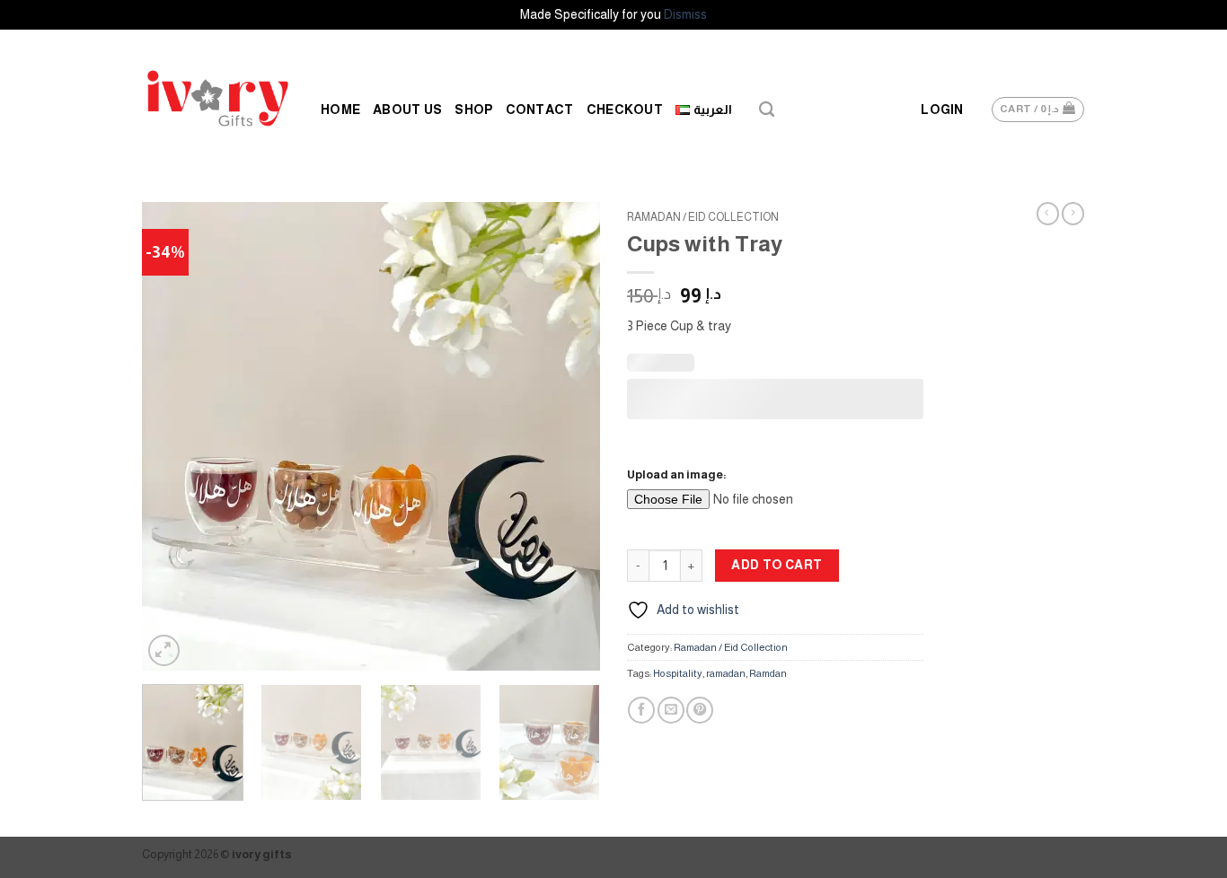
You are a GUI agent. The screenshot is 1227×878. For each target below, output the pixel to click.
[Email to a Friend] (671, 710)
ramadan (726, 673)
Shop (473, 109)
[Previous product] (1073, 213)
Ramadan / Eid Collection (703, 217)
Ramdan (768, 673)
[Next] (568, 436)
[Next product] (1048, 213)
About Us (407, 109)
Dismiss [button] (685, 14)
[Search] (766, 110)
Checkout (625, 109)
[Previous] (173, 436)
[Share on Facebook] (641, 710)
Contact (540, 109)
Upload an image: (677, 474)
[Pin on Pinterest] (699, 710)
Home (340, 109)
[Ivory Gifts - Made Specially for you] (218, 98)
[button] (942, 110)
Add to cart (777, 565)
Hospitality (677, 673)
